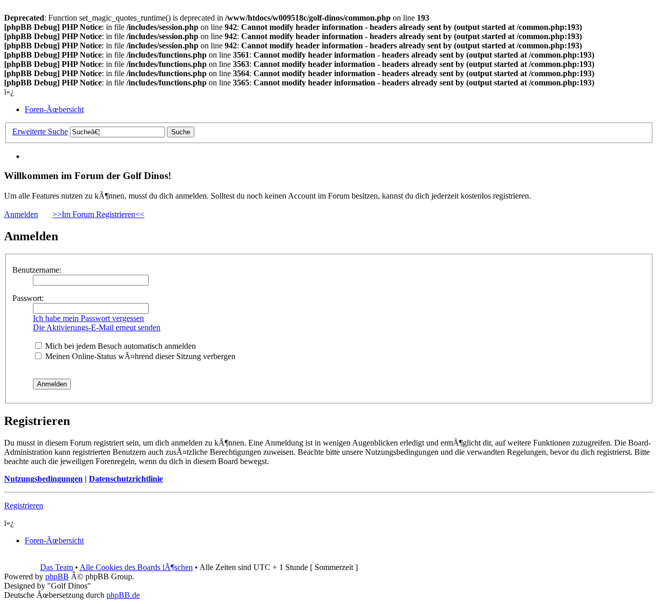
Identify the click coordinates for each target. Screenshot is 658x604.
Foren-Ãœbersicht (54, 109)
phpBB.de (123, 595)
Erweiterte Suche (40, 131)
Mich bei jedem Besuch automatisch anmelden (119, 346)
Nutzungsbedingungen (43, 478)
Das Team (56, 567)
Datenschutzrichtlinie (126, 478)
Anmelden (21, 214)
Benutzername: (36, 269)
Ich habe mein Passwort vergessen (88, 318)
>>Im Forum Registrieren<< (98, 214)
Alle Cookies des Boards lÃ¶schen (136, 567)
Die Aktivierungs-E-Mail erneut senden (96, 327)
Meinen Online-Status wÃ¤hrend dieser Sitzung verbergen (139, 356)
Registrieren (23, 505)
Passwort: (28, 298)
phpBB (57, 576)
